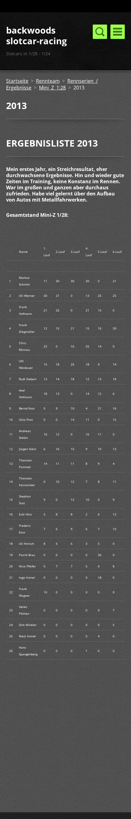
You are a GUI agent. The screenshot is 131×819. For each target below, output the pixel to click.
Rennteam (48, 81)
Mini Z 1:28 (52, 87)
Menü (117, 31)
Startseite (17, 81)
